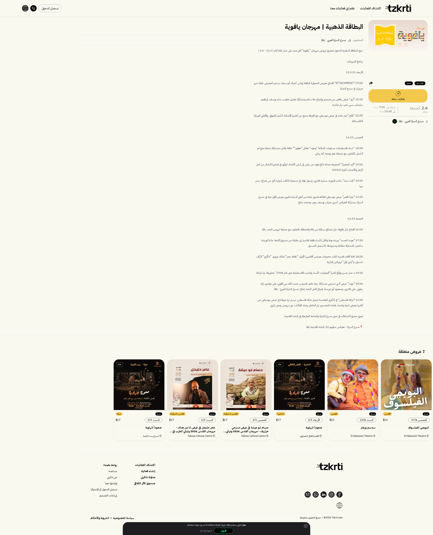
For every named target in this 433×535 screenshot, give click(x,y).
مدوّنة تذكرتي (148, 477)
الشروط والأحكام (99, 518)
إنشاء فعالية (148, 471)
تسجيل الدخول (50, 8)
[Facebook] (339, 494)
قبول (223, 531)
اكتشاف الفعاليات (370, 8)
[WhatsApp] (316, 494)
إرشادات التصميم (108, 496)
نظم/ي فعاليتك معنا (342, 8)
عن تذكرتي (112, 477)
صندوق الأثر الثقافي (144, 483)
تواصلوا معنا (111, 483)
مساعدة (113, 471)
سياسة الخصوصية (123, 518)
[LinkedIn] (324, 494)
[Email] (308, 494)
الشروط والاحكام (206, 530)
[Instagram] (331, 494)
